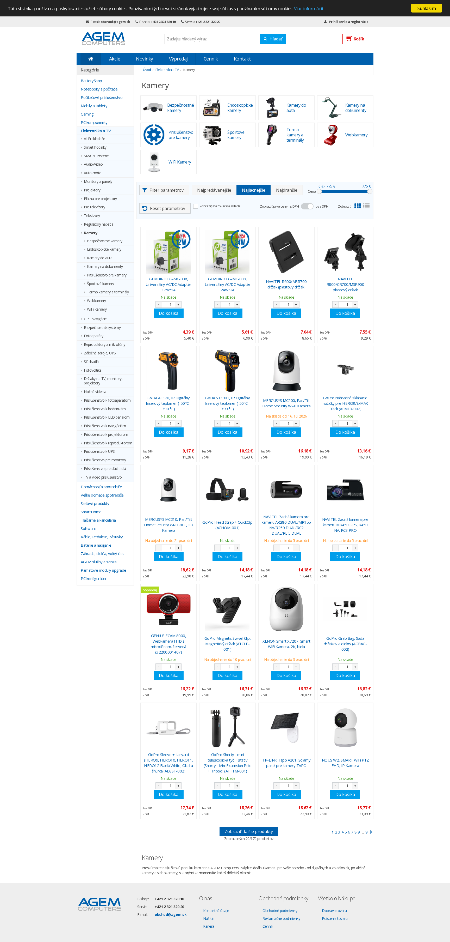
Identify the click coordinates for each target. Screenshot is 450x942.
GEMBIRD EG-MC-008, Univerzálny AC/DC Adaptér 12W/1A (168, 284)
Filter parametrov (166, 190)
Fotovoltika (93, 370)
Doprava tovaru (334, 910)
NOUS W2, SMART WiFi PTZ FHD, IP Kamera (345, 762)
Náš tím (209, 918)
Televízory (92, 216)
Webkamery (96, 301)
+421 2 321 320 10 (163, 21)
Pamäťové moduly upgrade (103, 570)
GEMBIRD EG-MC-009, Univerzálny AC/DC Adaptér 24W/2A (228, 284)
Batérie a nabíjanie (96, 545)
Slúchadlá (91, 362)
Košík (359, 39)
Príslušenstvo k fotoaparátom (107, 400)
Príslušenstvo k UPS (99, 451)
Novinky (144, 59)
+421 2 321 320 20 (207, 21)
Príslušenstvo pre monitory (105, 460)
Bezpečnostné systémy (102, 327)
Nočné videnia (95, 392)
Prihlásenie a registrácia (348, 21)
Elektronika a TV (96, 130)
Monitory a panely (98, 181)
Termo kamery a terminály (108, 292)
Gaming (87, 114)
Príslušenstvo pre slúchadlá (105, 469)
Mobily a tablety (94, 105)
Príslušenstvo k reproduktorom (108, 443)
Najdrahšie (286, 190)
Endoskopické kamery (104, 249)
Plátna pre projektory (100, 199)
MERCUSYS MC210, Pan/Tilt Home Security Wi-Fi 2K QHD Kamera (168, 525)
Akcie (114, 59)
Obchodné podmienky (279, 910)
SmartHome (91, 511)
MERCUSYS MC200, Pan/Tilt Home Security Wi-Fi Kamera (286, 403)
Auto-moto (93, 173)
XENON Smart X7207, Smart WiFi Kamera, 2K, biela (286, 643)
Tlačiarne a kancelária (98, 520)
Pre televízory (94, 207)
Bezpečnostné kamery (104, 241)
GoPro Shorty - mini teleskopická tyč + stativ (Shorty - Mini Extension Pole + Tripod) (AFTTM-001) (228, 763)
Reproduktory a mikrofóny (104, 344)
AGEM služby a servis (98, 561)
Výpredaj (178, 59)
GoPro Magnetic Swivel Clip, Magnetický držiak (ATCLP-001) (227, 644)
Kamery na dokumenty (105, 266)
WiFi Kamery (97, 309)
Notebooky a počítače (99, 89)
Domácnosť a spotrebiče (101, 486)
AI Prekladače (94, 139)
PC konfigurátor (94, 578)
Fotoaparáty (93, 336)
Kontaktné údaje (216, 910)
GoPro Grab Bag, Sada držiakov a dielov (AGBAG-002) (345, 644)
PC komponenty (94, 122)
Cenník (211, 59)
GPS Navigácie (95, 319)
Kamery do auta (99, 258)
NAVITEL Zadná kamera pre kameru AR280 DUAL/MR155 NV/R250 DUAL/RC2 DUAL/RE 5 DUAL (286, 525)
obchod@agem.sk (115, 21)
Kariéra (208, 926)
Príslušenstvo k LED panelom (107, 417)
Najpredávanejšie (214, 190)
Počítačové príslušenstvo (101, 97)
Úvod (147, 69)
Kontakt (242, 59)
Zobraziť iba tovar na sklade (220, 206)
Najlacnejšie (253, 190)
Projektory (92, 190)
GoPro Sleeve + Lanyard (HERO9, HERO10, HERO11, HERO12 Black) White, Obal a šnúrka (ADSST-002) (168, 763)
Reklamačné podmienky (281, 918)
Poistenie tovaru (334, 918)
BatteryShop (91, 80)
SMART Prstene (96, 156)
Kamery (90, 233)
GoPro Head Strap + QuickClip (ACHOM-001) (227, 525)
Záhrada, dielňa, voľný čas (102, 553)
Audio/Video (93, 164)
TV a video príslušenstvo (103, 477)
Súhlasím (426, 8)
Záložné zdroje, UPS (100, 353)
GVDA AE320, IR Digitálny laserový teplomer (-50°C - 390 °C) (168, 403)
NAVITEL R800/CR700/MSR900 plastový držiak (345, 284)
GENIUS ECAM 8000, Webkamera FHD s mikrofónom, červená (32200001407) (168, 644)
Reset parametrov (167, 208)
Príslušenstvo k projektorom (106, 434)
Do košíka (168, 313)
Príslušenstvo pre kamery (106, 275)
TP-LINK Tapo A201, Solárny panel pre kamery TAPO (286, 762)
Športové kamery (100, 284)
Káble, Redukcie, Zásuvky (102, 536)
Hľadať (276, 39)
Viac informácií (308, 8)
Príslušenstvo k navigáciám (105, 426)
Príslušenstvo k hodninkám (105, 409)
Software (88, 528)
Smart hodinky (95, 147)
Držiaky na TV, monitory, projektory (103, 381)
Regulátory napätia (98, 224)
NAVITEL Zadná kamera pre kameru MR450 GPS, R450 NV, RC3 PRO (345, 525)
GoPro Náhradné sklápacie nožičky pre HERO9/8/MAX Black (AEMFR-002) (345, 403)
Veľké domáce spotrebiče (102, 495)
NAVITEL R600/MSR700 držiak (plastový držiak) (286, 284)
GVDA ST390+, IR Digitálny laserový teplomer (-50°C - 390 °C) (227, 403)
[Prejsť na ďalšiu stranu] (371, 832)
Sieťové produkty (95, 503)
